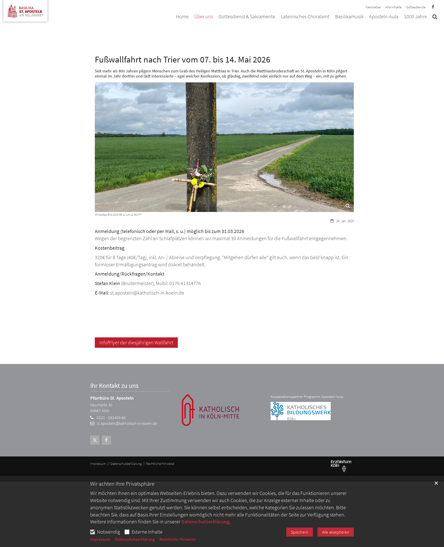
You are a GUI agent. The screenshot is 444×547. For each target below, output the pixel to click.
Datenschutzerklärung (205, 521)
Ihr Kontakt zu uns (114, 386)
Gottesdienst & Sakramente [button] (247, 17)
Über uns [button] (203, 17)
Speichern (299, 532)
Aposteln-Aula (383, 17)
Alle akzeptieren (335, 532)
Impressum (100, 539)
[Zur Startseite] (25, 9)
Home (182, 17)
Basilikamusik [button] (349, 17)
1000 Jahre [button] (415, 17)
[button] (434, 17)
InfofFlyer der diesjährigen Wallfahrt (136, 342)
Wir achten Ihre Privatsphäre (122, 483)
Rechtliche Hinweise (177, 539)
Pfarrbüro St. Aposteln (112, 398)
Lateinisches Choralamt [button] (305, 17)
